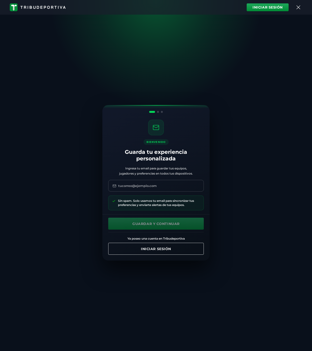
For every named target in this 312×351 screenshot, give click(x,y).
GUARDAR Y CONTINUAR (156, 224)
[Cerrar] (298, 7)
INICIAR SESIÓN (268, 7)
